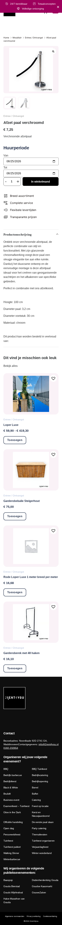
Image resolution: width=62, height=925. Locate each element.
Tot (5, 167)
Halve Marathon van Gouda (14, 900)
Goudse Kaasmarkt (42, 886)
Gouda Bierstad (11, 886)
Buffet (35, 793)
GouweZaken (39, 892)
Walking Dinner (11, 853)
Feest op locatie (40, 806)
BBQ (5, 769)
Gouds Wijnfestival (13, 892)
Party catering (39, 828)
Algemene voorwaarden (14, 916)
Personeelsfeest (11, 834)
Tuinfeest (8, 840)
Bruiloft (7, 793)
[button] (53, 378)
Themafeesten (39, 834)
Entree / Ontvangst (34, 37)
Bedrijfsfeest (9, 781)
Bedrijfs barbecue (12, 775)
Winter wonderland (41, 853)
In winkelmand (40, 181)
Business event (11, 800)
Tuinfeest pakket (12, 847)
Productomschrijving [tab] (17, 234)
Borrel (35, 787)
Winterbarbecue (11, 859)
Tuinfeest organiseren (43, 840)
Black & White (10, 787)
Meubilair (17, 37)
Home (6, 37)
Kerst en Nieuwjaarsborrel (41, 814)
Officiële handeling (13, 822)
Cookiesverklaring (50, 916)
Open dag (8, 828)
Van (5, 155)
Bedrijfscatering (40, 775)
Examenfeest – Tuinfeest (16, 806)
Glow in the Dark (12, 812)
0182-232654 (10, 748)
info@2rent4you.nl (49, 744)
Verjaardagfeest (40, 847)
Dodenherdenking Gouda (45, 880)
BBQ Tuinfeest (39, 769)
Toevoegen (14, 440)
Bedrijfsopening (40, 781)
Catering (36, 800)
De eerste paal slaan (42, 822)
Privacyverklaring (33, 916)
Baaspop (8, 880)
